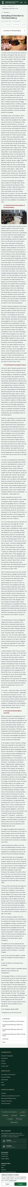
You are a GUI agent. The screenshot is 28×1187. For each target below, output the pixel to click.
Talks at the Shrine (5, 1103)
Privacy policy (4, 1154)
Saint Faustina (4, 1079)
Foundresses (4, 1058)
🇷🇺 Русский (19, 1118)
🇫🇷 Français (14, 1115)
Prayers (3, 1084)
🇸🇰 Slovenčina (14, 1122)
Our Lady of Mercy (5, 1077)
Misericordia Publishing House (8, 1098)
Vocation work (4, 1066)
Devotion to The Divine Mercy (14, 30)
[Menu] (25, 2)
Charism (3, 1061)
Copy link (8, 24)
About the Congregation (7, 1055)
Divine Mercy (11, 6)
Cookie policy (4, 1156)
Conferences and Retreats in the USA (10, 1095)
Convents (3, 1063)
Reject (7, 1184)
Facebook (16, 24)
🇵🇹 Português (9, 1118)
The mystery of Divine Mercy (8, 1074)
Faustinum (3, 1093)
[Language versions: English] (21, 2)
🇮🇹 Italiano (22, 1115)
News (2, 1167)
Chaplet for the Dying (6, 1101)
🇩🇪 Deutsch (22, 1112)
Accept (20, 1184)
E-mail (24, 24)
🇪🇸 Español (5, 1115)
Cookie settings (5, 1158)
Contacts (3, 1165)
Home (4, 6)
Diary (2, 1082)
